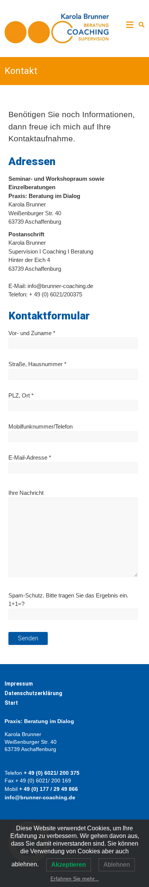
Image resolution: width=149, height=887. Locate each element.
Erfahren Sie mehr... (74, 879)
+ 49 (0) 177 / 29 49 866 (48, 789)
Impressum (19, 684)
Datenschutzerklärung (33, 693)
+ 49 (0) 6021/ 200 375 (51, 773)
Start (11, 703)
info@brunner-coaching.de (40, 797)
